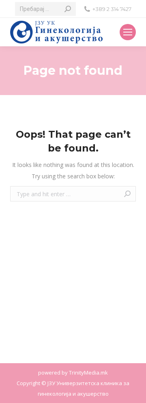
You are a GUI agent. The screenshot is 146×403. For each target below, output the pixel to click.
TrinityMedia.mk (88, 372)
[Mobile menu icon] (128, 32)
